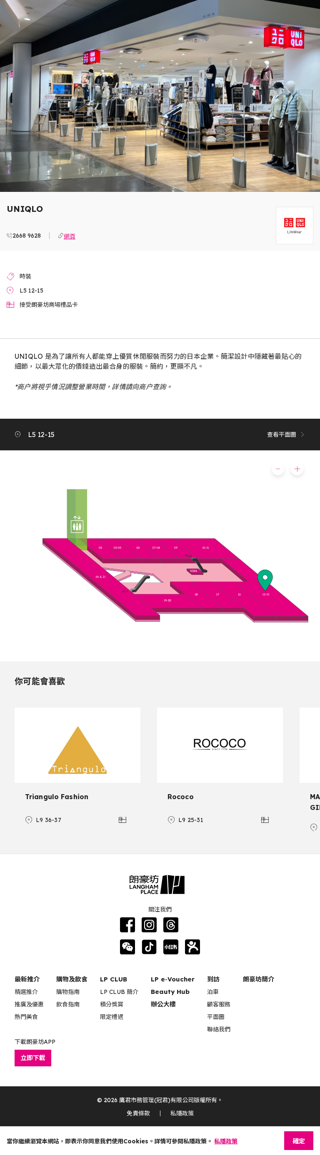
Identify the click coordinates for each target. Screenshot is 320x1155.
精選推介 (26, 992)
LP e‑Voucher (173, 979)
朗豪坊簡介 (258, 979)
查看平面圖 (281, 434)
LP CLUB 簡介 (119, 992)
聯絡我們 (218, 1029)
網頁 (69, 235)
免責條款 (138, 1113)
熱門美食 (26, 1017)
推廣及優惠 (29, 1004)
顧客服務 (218, 1004)
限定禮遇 (111, 1017)
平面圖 (216, 1017)
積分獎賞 (111, 1004)
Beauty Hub (170, 992)
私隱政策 (182, 1113)
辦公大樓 (163, 1004)
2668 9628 (26, 235)
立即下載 (32, 1058)
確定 (298, 1141)
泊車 (213, 992)
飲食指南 (68, 1004)
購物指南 (68, 992)
